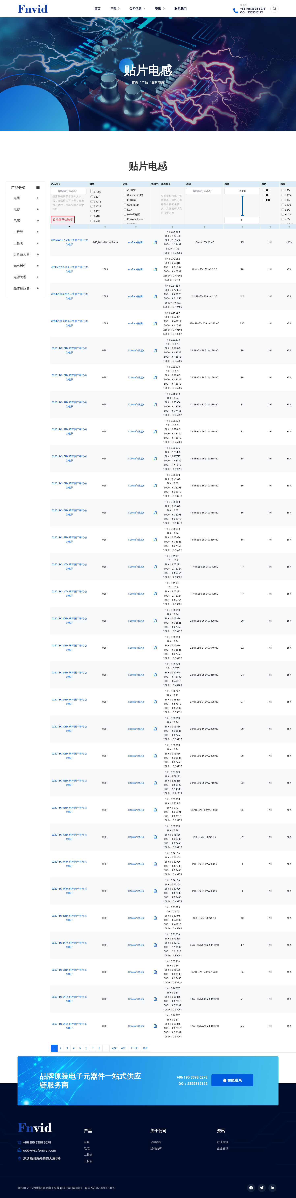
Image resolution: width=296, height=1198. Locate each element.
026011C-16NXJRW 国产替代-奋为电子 (69, 485)
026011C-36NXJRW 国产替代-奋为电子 (69, 809)
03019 (97, 206)
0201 (97, 196)
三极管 (18, 243)
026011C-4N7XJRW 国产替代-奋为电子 (69, 945)
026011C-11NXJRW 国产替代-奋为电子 (69, 404)
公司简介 (156, 1142)
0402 (97, 211)
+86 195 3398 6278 (37, 1142)
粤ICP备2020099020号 (100, 1188)
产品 (114, 8)
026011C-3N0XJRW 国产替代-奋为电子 (69, 863)
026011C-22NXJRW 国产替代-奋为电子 (69, 647)
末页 (145, 1048)
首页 (97, 8)
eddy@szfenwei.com (39, 1150)
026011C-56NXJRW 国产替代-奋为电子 (69, 972)
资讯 (158, 8)
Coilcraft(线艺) (135, 195)
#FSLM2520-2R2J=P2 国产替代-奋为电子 (69, 296)
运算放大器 (21, 254)
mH (268, 200)
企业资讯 (222, 1148)
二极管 (18, 232)
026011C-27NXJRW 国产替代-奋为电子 (69, 701)
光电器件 (19, 265)
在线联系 (234, 1080)
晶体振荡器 (21, 288)
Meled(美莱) (133, 214)
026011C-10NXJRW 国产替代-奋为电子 (69, 350)
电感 (16, 220)
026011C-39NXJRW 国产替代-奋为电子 (69, 836)
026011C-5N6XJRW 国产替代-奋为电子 (69, 1026)
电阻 (16, 198)
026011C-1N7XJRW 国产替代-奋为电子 (69, 566)
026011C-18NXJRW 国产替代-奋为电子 (69, 539)
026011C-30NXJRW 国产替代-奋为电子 (69, 728)
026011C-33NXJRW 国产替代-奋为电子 (69, 782)
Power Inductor (135, 219)
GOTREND (133, 204)
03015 (97, 201)
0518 (97, 216)
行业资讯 (222, 1142)
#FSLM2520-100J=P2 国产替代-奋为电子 (69, 269)
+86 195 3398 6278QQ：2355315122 (252, 10)
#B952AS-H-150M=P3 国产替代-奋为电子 (69, 242)
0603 (97, 221)
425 (123, 1048)
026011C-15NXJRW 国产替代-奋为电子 (69, 458)
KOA (129, 209)
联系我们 (181, 8)
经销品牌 (156, 1148)
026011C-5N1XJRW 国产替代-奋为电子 (69, 999)
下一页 (134, 1048)
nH (267, 195)
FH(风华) (132, 200)
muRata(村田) (136, 242)
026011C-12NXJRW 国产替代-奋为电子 (69, 431)
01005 (97, 192)
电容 (16, 209)
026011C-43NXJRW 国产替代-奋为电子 (69, 917)
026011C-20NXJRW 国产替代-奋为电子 (69, 620)
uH (267, 190)
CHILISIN (132, 190)
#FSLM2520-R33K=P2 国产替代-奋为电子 (69, 323)
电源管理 (19, 277)
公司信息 (135, 8)
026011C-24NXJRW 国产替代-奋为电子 (69, 674)
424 (114, 1048)
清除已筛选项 (64, 219)
